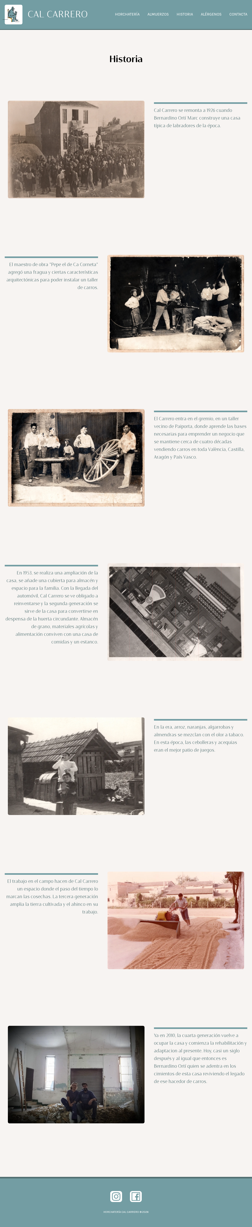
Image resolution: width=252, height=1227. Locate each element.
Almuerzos (158, 14)
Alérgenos (211, 14)
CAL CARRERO (58, 15)
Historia (185, 14)
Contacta (238, 14)
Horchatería (127, 14)
